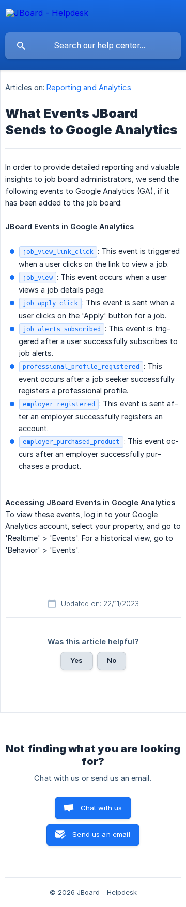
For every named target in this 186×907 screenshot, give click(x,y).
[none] (47, 14)
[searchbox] (93, 45)
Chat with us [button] (101, 807)
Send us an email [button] (101, 834)
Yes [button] (76, 660)
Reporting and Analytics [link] (89, 87)
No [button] (111, 660)
